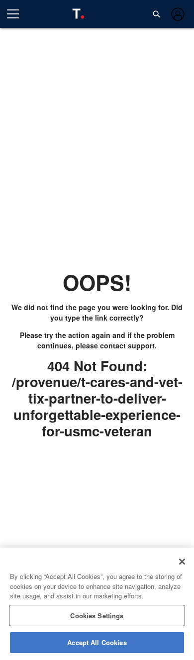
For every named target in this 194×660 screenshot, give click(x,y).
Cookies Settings (96, 615)
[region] (97, 604)
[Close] (182, 562)
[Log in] (177, 14)
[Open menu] (17, 13)
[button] (157, 14)
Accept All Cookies (96, 642)
